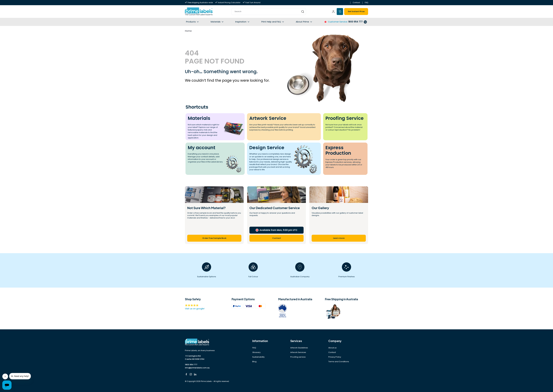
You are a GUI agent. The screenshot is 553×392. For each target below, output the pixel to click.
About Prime (302, 21)
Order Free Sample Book (214, 238)
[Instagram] (190, 374)
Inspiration (240, 21)
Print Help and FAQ (271, 21)
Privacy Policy (334, 357)
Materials (215, 21)
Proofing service (298, 357)
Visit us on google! (194, 308)
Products (191, 21)
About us (332, 347)
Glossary (256, 352)
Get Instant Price (356, 11)
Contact (356, 2)
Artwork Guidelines (299, 347)
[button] (269, 11)
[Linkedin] (195, 374)
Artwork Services (298, 352)
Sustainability (258, 357)
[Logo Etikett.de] (206, 342)
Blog (254, 361)
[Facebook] (186, 374)
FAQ (366, 2)
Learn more (338, 238)
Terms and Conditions (338, 361)
